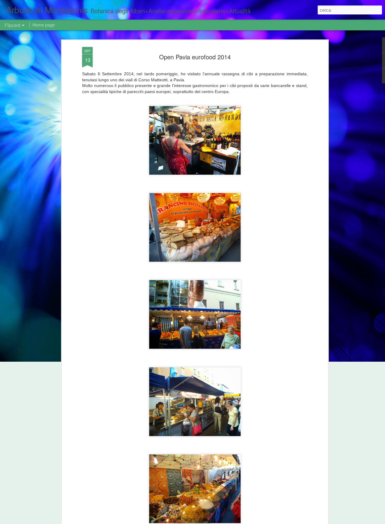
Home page (43, 25)
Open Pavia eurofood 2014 (195, 56)
